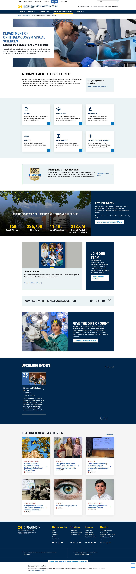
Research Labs (89, 532)
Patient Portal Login (75, 534)
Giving (53, 536)
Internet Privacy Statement (37, 570)
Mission (54, 532)
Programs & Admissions (106, 530)
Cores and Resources (90, 536)
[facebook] (91, 300)
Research (46, 1)
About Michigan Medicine (25, 1)
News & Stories (56, 539)
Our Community (104, 532)
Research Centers (89, 534)
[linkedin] (92, 543)
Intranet (102, 539)
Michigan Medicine (59, 527)
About (53, 530)
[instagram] (97, 300)
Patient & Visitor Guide (76, 532)
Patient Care (38, 1)
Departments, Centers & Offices (107, 534)
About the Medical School (106, 536)
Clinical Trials (88, 530)
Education (54, 1)
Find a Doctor (73, 530)
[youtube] (103, 300)
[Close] (132, 565)
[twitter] (59, 543)
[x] (109, 300)
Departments (63, 1)
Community (55, 534)
